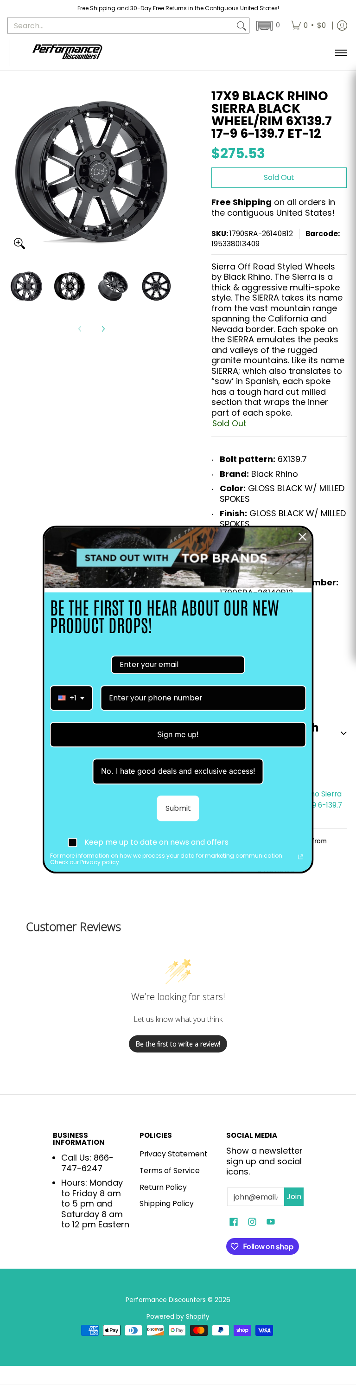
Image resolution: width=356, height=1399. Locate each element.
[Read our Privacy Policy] (300, 856)
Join (293, 1196)
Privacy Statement (174, 1154)
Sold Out (279, 177)
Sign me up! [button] (178, 734)
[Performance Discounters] (67, 53)
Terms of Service (170, 1170)
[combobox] (71, 698)
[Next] (103, 329)
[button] (267, 26)
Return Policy (163, 1187)
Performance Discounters (166, 1300)
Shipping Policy (167, 1203)
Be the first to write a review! (178, 1044)
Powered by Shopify (178, 1316)
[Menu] (340, 53)
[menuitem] (308, 25)
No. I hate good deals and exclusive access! (178, 771)
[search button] (241, 25)
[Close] (303, 537)
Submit (178, 808)
